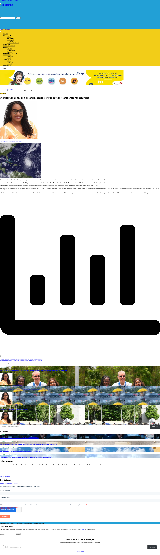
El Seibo (9, 37)
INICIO (5, 34)
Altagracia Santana (17, 385)
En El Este (3, 441)
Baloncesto (10, 56)
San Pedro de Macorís (13, 43)
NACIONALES (7, 44)
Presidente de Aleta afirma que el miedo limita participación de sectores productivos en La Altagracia (28, 444)
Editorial (9, 49)
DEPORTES (7, 55)
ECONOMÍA (7, 65)
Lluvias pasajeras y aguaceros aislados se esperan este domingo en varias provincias (23, 389)
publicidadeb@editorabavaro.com (9, 483)
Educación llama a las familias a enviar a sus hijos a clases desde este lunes (21, 451)
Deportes (2, 434)
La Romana (10, 41)
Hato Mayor (10, 38)
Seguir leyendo (80, 551)
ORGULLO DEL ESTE (10, 53)
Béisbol (9, 58)
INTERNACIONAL (9, 46)
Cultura (9, 61)
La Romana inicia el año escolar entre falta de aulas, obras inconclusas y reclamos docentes (25, 457)
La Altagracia (10, 40)
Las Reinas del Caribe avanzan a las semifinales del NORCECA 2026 (19, 438)
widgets (82, 529)
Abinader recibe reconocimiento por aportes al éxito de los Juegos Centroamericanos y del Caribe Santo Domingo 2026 (33, 370)
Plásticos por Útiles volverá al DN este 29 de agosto (14, 409)
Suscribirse (155, 426)
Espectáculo (10, 62)
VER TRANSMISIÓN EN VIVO (9, 0)
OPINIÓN (6, 47)
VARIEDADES (7, 59)
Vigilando (9, 52)
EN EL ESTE (7, 35)
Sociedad (9, 64)
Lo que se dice (11, 50)
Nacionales (3, 93)
